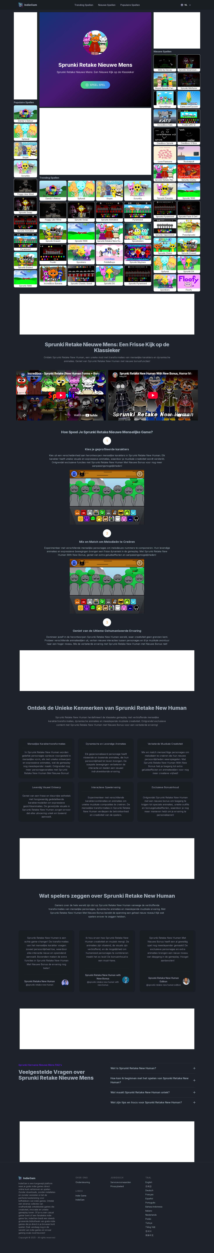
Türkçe (148, 1223)
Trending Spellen (83, 4)
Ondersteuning (83, 1182)
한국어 (148, 1231)
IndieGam (80, 1199)
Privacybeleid (117, 1186)
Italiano (148, 1211)
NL (186, 5)
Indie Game (81, 1195)
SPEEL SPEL (97, 84)
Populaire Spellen (130, 4)
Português (150, 1202)
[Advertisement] (25, 55)
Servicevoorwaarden (120, 1182)
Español (149, 1198)
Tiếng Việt (150, 1227)
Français (149, 1194)
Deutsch (149, 1190)
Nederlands (151, 1215)
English (148, 1182)
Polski (148, 1219)
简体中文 (149, 1235)
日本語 (148, 1186)
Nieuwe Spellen (106, 4)
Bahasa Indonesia (153, 1206)
